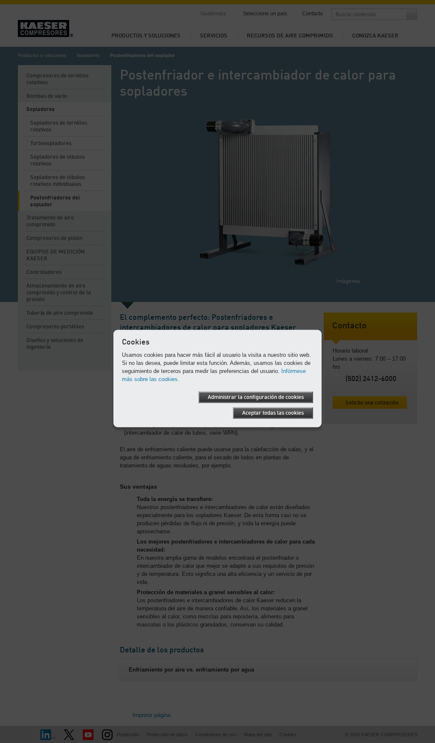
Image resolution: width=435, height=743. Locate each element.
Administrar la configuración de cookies (256, 397)
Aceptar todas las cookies (273, 413)
